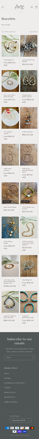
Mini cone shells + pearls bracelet (10, 96)
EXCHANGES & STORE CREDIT (14, 383)
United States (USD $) (18, 420)
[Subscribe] (32, 357)
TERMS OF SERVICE (10, 402)
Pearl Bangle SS (27, 280)
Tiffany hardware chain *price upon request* (28, 243)
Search (6, 373)
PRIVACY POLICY (10, 392)
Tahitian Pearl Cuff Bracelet (28, 60)
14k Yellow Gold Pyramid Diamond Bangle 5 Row (9, 281)
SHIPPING (7, 378)
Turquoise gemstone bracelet (28, 316)
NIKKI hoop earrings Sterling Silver (27, 170)
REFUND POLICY (9, 397)
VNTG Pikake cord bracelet (28, 208)
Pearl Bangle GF (9, 60)
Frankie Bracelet (27, 132)
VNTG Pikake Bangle (8, 242)
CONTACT (7, 388)
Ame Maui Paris (17, 435)
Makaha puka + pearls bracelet (27, 96)
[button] (2, 7)
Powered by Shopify (24, 435)
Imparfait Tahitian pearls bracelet (10, 316)
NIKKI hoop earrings (7, 169)
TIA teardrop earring (8, 132)
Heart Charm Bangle (10, 207)
